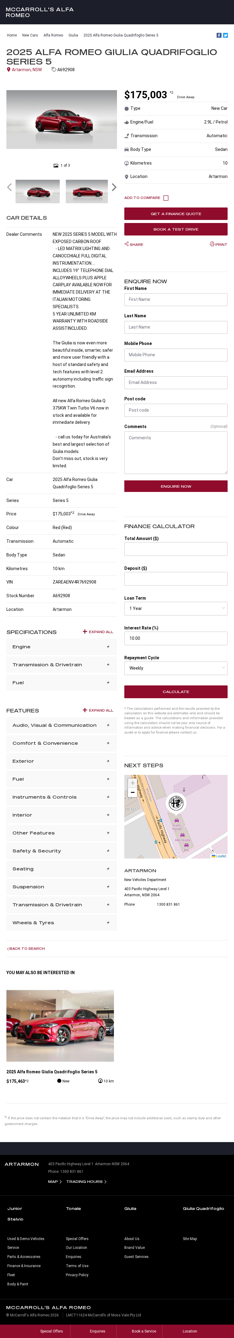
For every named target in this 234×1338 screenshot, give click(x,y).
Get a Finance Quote (176, 214)
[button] (176, 804)
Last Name (135, 315)
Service (13, 1248)
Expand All (101, 632)
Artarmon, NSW (27, 69)
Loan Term (135, 598)
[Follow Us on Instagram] (104, 1148)
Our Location (76, 1248)
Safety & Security (36, 850)
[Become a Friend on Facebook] (129, 1148)
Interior (22, 814)
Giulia (73, 35)
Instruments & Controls (44, 797)
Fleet (11, 1275)
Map (53, 1181)
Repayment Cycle (141, 657)
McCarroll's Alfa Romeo (40, 12)
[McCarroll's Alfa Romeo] (117, 12)
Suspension (28, 886)
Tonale (73, 1208)
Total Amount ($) (141, 538)
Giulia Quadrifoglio (203, 1208)
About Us (132, 1239)
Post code (134, 398)
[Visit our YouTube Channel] (117, 1148)
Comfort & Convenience (45, 743)
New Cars (30, 35)
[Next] (113, 187)
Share (136, 244)
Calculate (176, 692)
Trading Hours (84, 1181)
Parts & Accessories (24, 1257)
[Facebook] (219, 35)
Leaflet (220, 856)
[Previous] (10, 187)
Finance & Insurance (24, 1266)
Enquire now (176, 486)
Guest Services (136, 1257)
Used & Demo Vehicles (25, 1239)
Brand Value (134, 1248)
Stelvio (15, 1219)
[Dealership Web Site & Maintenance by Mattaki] (218, 1317)
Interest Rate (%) (141, 627)
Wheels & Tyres (33, 922)
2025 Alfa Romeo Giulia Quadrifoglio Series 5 (120, 35)
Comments (135, 426)
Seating (23, 868)
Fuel (18, 682)
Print (221, 244)
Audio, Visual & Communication (54, 725)
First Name (135, 288)
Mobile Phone (138, 343)
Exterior (23, 761)
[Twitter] (225, 35)
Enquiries (73, 1257)
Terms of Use (77, 1266)
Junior (14, 1208)
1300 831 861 (168, 904)
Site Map (190, 1239)
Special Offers (77, 1239)
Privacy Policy (77, 1275)
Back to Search (27, 948)
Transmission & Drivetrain (47, 664)
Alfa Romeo (53, 35)
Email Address (139, 371)
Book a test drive (176, 229)
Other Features (33, 832)
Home (12, 35)
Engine (21, 646)
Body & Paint (17, 1284)
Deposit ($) (135, 568)
